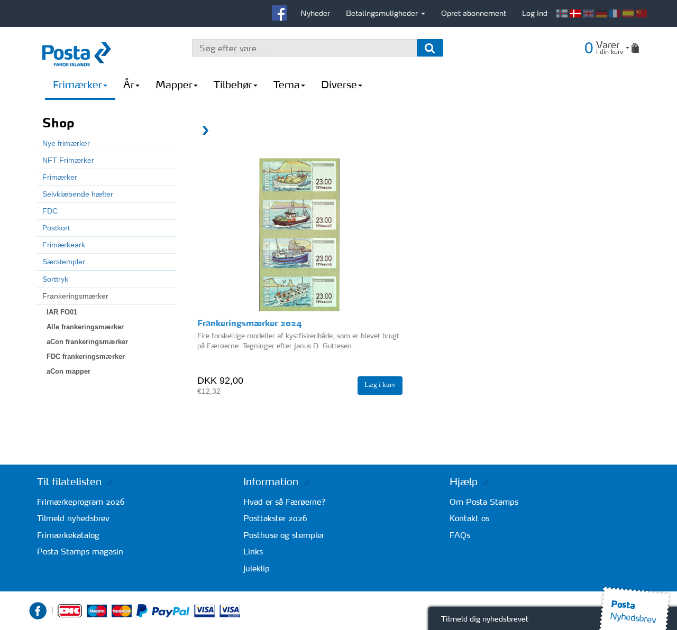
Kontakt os (469, 518)
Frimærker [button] (77, 84)
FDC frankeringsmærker (86, 356)
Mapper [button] (174, 84)
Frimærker (59, 177)
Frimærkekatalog (68, 535)
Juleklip (256, 568)
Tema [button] (286, 84)
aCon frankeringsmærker (87, 342)
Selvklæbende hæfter (77, 194)
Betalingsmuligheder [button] (383, 13)
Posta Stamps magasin (80, 551)
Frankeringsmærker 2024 (249, 323)
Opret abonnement (473, 13)
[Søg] (430, 48)
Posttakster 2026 (275, 518)
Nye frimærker (66, 143)
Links (253, 551)
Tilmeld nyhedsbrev (73, 518)
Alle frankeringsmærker (85, 327)
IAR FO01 (62, 312)
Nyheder (315, 13)
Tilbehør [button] (233, 84)
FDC (50, 211)
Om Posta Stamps (484, 502)
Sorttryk (55, 279)
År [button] (128, 84)
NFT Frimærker (68, 160)
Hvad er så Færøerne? (284, 502)
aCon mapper (68, 371)
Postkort (56, 228)
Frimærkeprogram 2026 (81, 502)
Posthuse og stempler (283, 535)
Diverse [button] (339, 84)
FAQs (460, 535)
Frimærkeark (63, 244)
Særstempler (63, 261)
